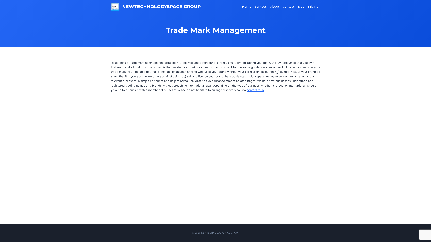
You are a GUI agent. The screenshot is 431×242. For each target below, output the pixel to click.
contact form (255, 90)
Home (246, 6)
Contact (288, 6)
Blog (301, 6)
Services (261, 6)
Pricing (313, 6)
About (274, 6)
